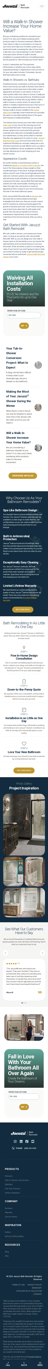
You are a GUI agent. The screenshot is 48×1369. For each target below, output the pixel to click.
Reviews (8, 1208)
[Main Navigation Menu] (42, 6)
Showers (9, 1176)
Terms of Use (18, 1285)
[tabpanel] (24, 855)
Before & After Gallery (14, 1236)
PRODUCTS (12, 1169)
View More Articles (22, 476)
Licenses (37, 1294)
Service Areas (11, 1217)
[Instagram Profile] (15, 1141)
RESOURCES (12, 1244)
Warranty (8, 1212)
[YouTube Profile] (33, 1141)
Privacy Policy (35, 1285)
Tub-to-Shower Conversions (17, 1180)
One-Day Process (12, 1188)
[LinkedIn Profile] (21, 1141)
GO (22, 326)
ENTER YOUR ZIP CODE (16, 311)
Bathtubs (9, 1184)
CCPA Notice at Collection (29, 1291)
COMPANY (11, 1201)
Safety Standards (12, 1193)
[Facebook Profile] (27, 1141)
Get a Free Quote (23, 609)
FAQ (6, 1256)
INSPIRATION (13, 1225)
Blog (7, 1252)
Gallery (8, 1232)
